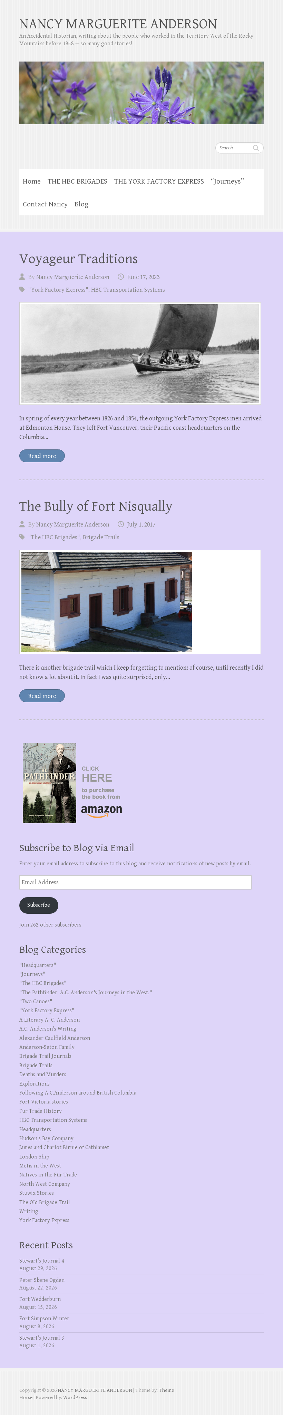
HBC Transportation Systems (128, 290)
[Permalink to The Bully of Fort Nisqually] (140, 602)
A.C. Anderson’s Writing (48, 1029)
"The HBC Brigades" (54, 537)
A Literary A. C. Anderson (49, 1020)
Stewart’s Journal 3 (41, 1338)
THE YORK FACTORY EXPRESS (159, 181)
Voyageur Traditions (78, 259)
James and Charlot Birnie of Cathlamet (64, 1147)
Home (32, 181)
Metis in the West (40, 1166)
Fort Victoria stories (43, 1102)
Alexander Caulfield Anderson (54, 1038)
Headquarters (35, 1129)
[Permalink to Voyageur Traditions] (140, 353)
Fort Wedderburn (40, 1299)
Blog (81, 204)
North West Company (44, 1184)
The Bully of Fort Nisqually (96, 506)
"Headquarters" (37, 965)
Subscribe (38, 905)
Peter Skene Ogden (42, 1280)
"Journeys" (32, 974)
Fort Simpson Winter (44, 1318)
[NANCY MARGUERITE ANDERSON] (141, 88)
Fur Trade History (40, 1111)
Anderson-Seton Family (47, 1047)
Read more (42, 456)
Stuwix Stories (36, 1193)
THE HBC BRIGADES (77, 181)
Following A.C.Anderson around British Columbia (77, 1093)
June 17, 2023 (143, 277)
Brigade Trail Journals (45, 1056)
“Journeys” (227, 181)
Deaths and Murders (42, 1074)
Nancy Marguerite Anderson (72, 277)
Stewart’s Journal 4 (41, 1261)
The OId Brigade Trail (44, 1202)
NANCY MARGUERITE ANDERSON (118, 24)
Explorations (34, 1084)
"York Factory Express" (58, 290)
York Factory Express (44, 1220)
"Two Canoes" (35, 1001)
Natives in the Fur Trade (48, 1175)
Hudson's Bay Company (46, 1138)
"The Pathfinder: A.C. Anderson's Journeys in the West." (85, 992)
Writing (28, 1211)
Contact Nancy (45, 204)
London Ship (34, 1157)
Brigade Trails (101, 537)
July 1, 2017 (141, 524)
